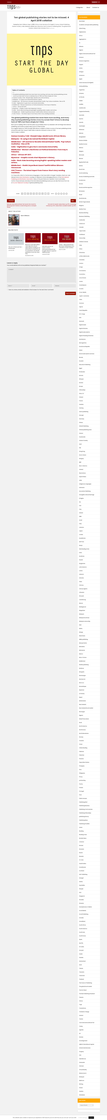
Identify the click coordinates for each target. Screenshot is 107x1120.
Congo (81, 267)
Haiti (80, 444)
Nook (80, 722)
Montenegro (82, 675)
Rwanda (81, 856)
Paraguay (81, 766)
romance (81, 842)
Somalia (81, 917)
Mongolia (81, 672)
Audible (81, 104)
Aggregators (82, 39)
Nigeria (81, 715)
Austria (81, 118)
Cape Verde (82, 231)
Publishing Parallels (84, 823)
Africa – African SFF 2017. (20, 106)
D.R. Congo (82, 314)
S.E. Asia (81, 860)
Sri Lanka (81, 946)
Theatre (81, 997)
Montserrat (82, 679)
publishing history (84, 816)
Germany (81, 419)
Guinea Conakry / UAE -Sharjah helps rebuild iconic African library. (31, 97)
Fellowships (82, 390)
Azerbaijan (82, 126)
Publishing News (83, 820)
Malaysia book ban (84, 617)
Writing (81, 1084)
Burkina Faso (82, 209)
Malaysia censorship (84, 621)
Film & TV (81, 393)
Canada (81, 227)
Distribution (82, 339)
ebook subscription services (86, 353)
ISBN (80, 516)
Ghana (81, 422)
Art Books (81, 97)
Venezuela (82, 1062)
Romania (81, 849)
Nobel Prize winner (84, 719)
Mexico (81, 654)
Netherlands (82, 701)
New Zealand (82, 704)
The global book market (85, 986)
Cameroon (82, 223)
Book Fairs (82, 169)
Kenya (80, 545)
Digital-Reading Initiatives (86, 335)
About (88, 7)
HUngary (81, 458)
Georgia (81, 415)
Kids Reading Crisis (84, 549)
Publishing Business (84, 805)
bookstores (82, 180)
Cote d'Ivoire (82, 278)
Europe (81, 386)
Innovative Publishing (85, 491)
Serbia (81, 881)
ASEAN (80, 100)
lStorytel (81, 596)
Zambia (81, 1091)
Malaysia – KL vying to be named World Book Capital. (27, 99)
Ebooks (81, 357)
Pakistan (81, 751)
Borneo (81, 184)
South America (83, 928)
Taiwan (81, 968)
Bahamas (81, 129)
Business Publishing (84, 216)
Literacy (81, 585)
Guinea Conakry (16, 26)
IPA (80, 502)
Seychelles (82, 885)
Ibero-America (83, 466)
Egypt (80, 368)
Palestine (81, 755)
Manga (81, 632)
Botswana (82, 191)
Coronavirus (82, 270)
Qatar (80, 827)
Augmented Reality (84, 111)
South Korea (82, 936)
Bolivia (81, 165)
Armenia (81, 93)
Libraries (81, 578)
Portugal (81, 791)
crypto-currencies (84, 296)
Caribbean (82, 234)
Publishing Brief (56, 26)
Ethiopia (81, 379)
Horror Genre (82, 455)
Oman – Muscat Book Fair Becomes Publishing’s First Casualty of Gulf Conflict (66, 246)
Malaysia (27, 26)
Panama (81, 758)
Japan (81, 531)
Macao (81, 603)
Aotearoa (81, 75)
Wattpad (81, 1077)
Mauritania (82, 636)
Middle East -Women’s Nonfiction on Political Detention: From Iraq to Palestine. (34, 105)
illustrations (82, 473)
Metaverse (82, 650)
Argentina (82, 90)
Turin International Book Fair (86, 1022)
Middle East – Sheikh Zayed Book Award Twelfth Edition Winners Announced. (34, 112)
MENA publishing (83, 639)
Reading (81, 831)
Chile (80, 245)
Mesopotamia (83, 643)
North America (47, 26)
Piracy (80, 777)
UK (80, 1033)
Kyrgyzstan (82, 563)
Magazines (82, 610)
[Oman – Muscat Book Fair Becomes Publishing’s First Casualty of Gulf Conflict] (66, 237)
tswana (81, 1015)
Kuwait (81, 560)
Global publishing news (85, 429)
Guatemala (82, 437)
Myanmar (40, 26)
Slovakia (81, 899)
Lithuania (81, 592)
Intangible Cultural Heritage (86, 494)
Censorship (82, 238)
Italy (80, 523)
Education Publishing (84, 364)
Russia (81, 852)
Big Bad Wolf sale (83, 162)
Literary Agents (83, 588)
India (23, 26)
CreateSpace (82, 285)
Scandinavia (82, 867)
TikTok (81, 1001)
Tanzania (81, 972)
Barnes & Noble (83, 140)
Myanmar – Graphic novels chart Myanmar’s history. (27, 108)
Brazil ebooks (82, 198)
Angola (81, 64)
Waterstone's (82, 1073)
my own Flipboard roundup (20, 183)
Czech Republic (83, 310)
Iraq (80, 509)
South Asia (82, 932)
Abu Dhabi (82, 21)
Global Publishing (64, 24)
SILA (80, 892)
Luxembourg (82, 599)
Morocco (81, 682)
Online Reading (83, 748)
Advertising (82, 28)
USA (80, 1055)
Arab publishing (83, 86)
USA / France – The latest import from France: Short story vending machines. (34, 113)
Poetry (81, 784)
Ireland (81, 513)
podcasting (82, 780)
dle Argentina (82, 343)
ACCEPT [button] (91, 1117)
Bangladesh (82, 137)
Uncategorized (83, 1040)
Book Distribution (24, 177)
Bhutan (81, 158)
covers (81, 281)
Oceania (81, 740)
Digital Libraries (83, 328)
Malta (80, 628)
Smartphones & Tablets (85, 907)
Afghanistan (82, 32)
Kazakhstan (82, 538)
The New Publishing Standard (87, 993)
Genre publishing (83, 411)
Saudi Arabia (82, 863)
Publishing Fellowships (85, 813)
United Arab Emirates (39, 28)
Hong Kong (82, 451)
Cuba (80, 299)
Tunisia (81, 1019)
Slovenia (81, 903)
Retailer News (82, 838)
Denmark (81, 321)
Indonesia (81, 487)
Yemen (81, 1087)
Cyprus (81, 307)
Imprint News (82, 476)
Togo (80, 1004)
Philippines (82, 773)
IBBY (80, 462)
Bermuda (81, 155)
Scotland (81, 870)
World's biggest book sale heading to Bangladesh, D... (23, 2)
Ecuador (81, 361)
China (80, 249)
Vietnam (81, 1066)
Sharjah (81, 889)
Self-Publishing (83, 874)
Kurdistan (81, 556)
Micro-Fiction (82, 657)
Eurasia (81, 382)
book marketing (83, 173)
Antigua (81, 71)
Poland (81, 787)
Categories (79, 7)
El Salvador (82, 372)
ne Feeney (81, 693)
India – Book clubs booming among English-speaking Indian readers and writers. (35, 110)
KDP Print (81, 541)
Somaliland (82, 921)
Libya (80, 581)
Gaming (81, 408)
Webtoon (81, 1080)
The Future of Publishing (85, 983)
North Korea (82, 729)
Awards (81, 122)
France (57, 24)
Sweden (81, 957)
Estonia (81, 375)
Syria (80, 965)
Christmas (82, 252)
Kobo (80, 552)
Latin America (83, 567)
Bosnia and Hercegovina (85, 187)
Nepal (80, 697)
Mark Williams (23, 24)
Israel (80, 520)
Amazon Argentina (84, 61)
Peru (80, 769)
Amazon (81, 57)
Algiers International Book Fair (87, 53)
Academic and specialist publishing (88, 24)
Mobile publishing (84, 664)
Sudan (81, 954)
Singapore (82, 896)
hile (80, 447)
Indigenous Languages (85, 484)
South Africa (82, 925)
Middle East (33, 26)
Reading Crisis (83, 834)
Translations (82, 1008)
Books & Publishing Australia (86, 176)
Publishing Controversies (86, 809)
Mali (80, 625)
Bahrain (81, 133)
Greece (81, 433)
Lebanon (81, 574)
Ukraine (81, 1037)
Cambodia (82, 220)
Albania (81, 46)
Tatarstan (82, 975)
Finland (81, 397)
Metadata (82, 646)
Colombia (81, 259)
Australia (81, 115)
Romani (81, 845)
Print (80, 795)
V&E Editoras (82, 1058)
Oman (80, 744)
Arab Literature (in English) (47, 24)
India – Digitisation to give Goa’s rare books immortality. (28, 103)
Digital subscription (84, 332)
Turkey (81, 1026)
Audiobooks (82, 108)
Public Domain (83, 798)
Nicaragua (82, 711)
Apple (80, 79)
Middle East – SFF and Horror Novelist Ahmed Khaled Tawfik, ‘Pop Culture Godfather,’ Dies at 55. (39, 101)
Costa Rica (82, 274)
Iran (80, 505)
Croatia (81, 288)
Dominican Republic (84, 346)
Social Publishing (83, 914)
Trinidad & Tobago (84, 1011)
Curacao (81, 303)
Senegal (81, 878)
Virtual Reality (83, 1069)
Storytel (81, 950)
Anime (80, 68)
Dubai (80, 350)
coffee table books (84, 256)
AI (79, 43)
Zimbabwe (82, 1095)
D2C (80, 317)
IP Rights (81, 498)
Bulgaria (81, 205)
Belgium (81, 151)
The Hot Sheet (83, 990)
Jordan (81, 534)
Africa (37, 24)
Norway (81, 737)
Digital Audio (82, 325)
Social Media (82, 910)
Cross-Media (82, 292)
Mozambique (82, 686)
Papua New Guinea (84, 762)
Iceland (81, 469)
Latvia (80, 570)
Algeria (81, 50)
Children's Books (83, 241)
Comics (81, 263)
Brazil (80, 194)
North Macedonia (84, 733)
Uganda (81, 1030)
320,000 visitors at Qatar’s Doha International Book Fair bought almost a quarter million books (49, 249)
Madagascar (82, 607)
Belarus (81, 147)
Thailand (81, 979)
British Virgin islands (84, 202)
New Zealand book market (86, 708)
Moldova (81, 668)
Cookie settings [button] (82, 1117)
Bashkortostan (83, 144)
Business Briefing (83, 212)
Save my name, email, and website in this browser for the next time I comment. (31, 290)
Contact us (95, 7)
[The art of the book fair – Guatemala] (16, 239)
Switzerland (82, 961)
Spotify (81, 943)
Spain (80, 939)
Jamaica (81, 527)
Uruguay (81, 1051)
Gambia (81, 404)
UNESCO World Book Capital (86, 1044)
